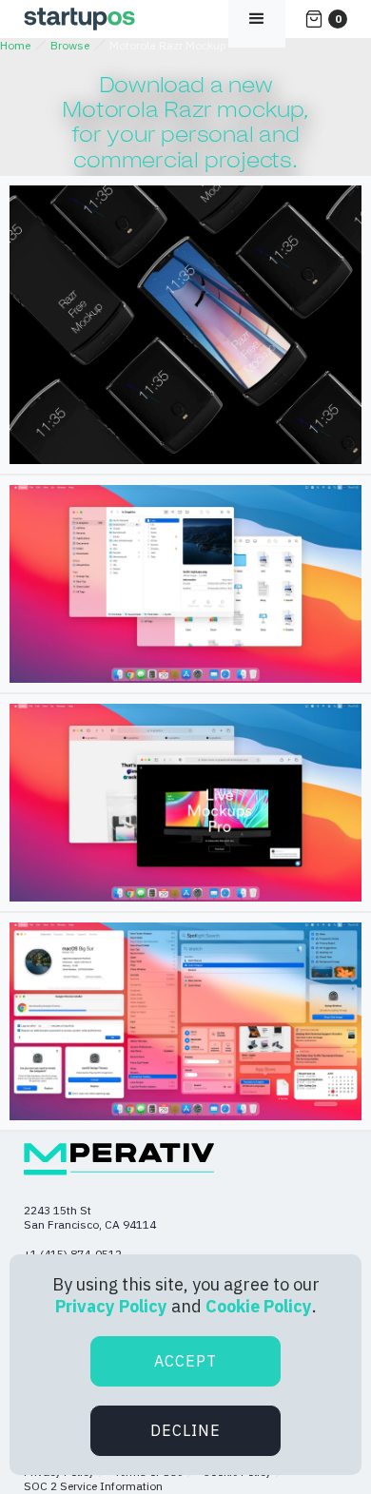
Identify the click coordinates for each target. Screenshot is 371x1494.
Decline (185, 1430)
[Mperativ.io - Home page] (119, 1159)
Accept (185, 1360)
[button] (325, 19)
